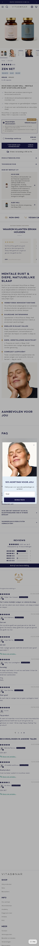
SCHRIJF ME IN (19, 500)
